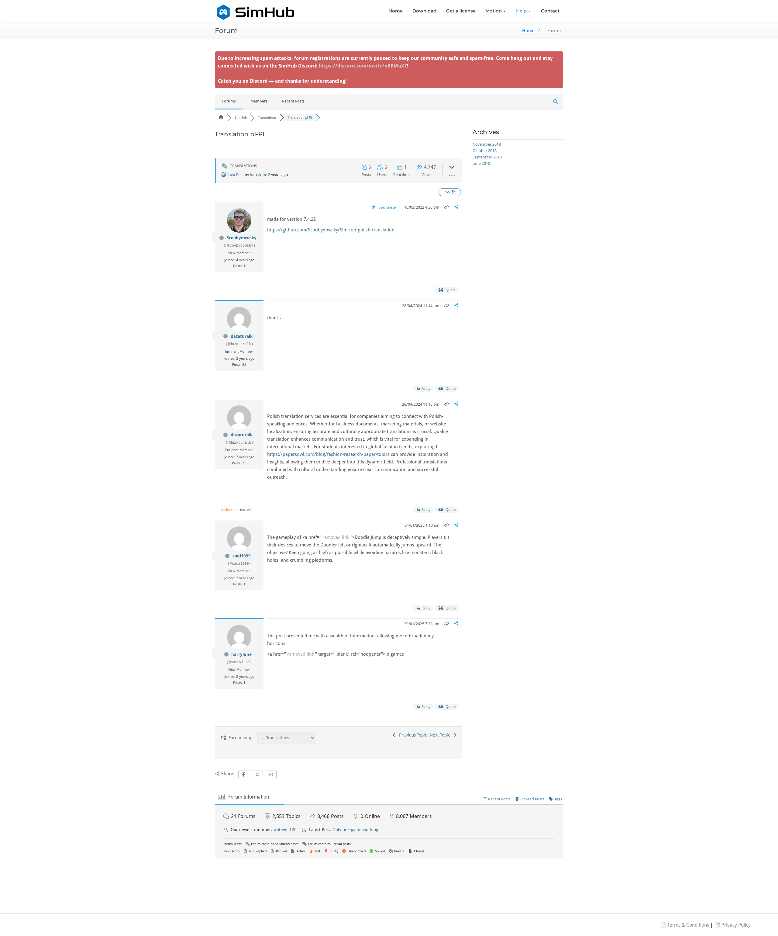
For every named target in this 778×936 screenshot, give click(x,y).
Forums (229, 101)
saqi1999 (241, 555)
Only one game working (355, 829)
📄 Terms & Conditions (684, 925)
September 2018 (487, 157)
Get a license (461, 11)
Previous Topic (412, 735)
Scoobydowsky (241, 237)
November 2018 (487, 144)
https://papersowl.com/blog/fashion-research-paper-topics (328, 454)
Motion (493, 11)
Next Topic (441, 735)
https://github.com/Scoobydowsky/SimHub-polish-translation (330, 230)
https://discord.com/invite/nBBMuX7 (363, 66)
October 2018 (485, 150)
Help (521, 11)
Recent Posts (293, 101)
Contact (550, 11)
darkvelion (229, 510)
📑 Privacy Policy (732, 925)
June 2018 (481, 163)
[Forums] (221, 118)
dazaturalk (242, 336)
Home (395, 11)
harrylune (258, 174)
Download (424, 11)
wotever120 (285, 829)
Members (258, 101)
